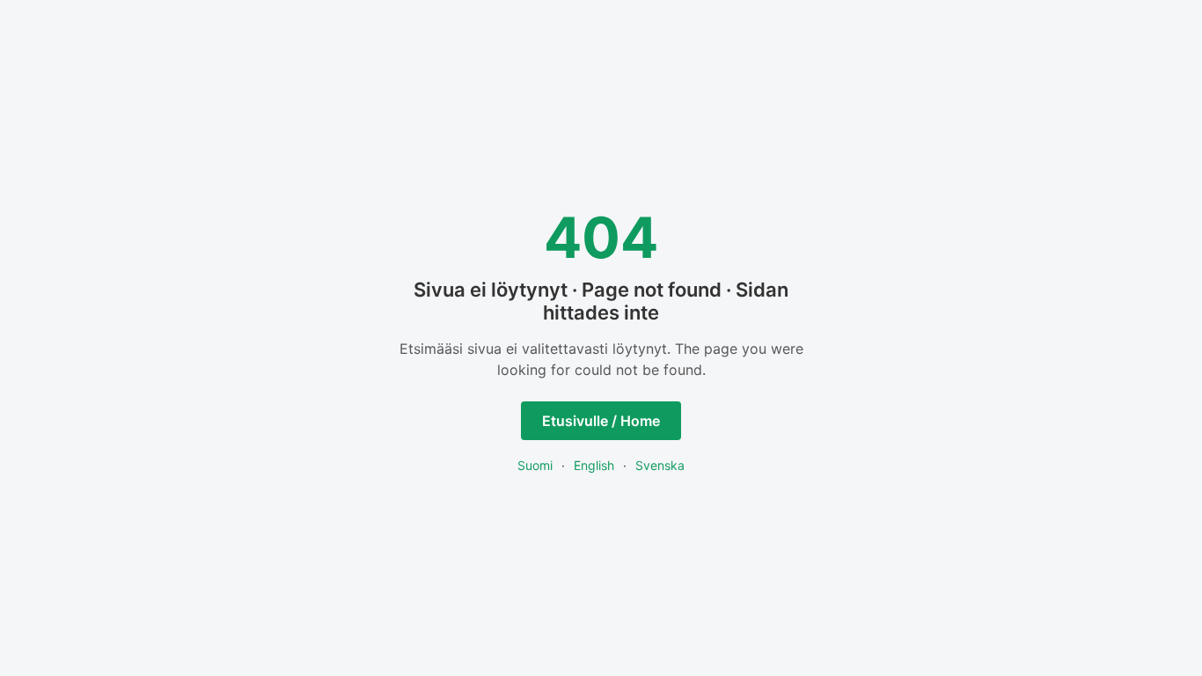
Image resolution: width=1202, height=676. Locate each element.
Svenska (660, 465)
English (594, 465)
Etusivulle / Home (601, 421)
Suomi (535, 465)
